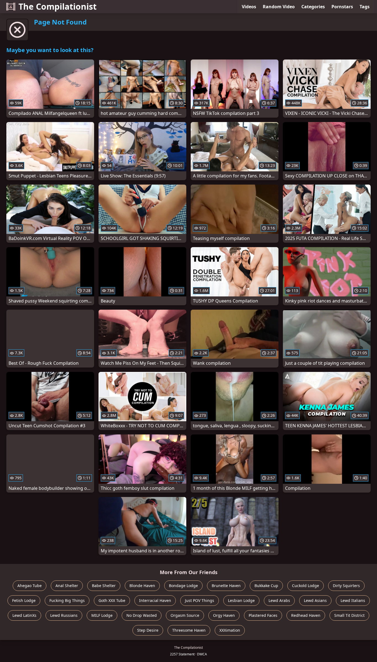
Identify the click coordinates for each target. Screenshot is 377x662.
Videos (249, 7)
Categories (313, 7)
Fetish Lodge (24, 600)
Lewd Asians (315, 600)
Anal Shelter (66, 585)
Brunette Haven (226, 585)
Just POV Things (199, 600)
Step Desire (147, 630)
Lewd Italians (353, 600)
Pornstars (342, 7)
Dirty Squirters (346, 585)
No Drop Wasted (141, 615)
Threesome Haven (189, 630)
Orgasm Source (185, 615)
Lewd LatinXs (24, 615)
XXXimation (229, 630)
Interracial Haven (155, 600)
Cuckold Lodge (305, 585)
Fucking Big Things (67, 600)
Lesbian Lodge (241, 600)
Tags (365, 7)
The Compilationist (57, 6)
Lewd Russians (64, 615)
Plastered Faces (263, 615)
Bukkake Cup (266, 585)
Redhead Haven (305, 615)
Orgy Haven (224, 615)
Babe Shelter (104, 585)
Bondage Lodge (183, 585)
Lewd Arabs (279, 600)
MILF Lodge (102, 615)
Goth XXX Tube (112, 600)
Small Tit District (349, 615)
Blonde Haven (142, 585)
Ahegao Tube (29, 585)
